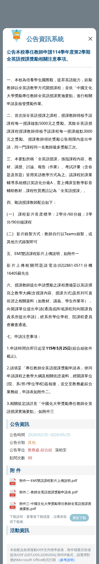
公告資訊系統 (45, 39)
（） (67, 560)
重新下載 (79, 517)
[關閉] (90, 38)
